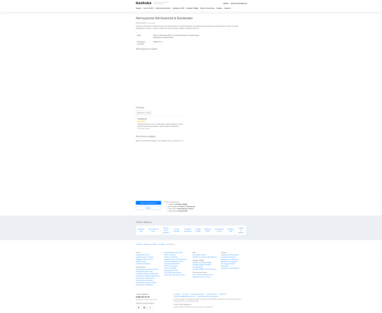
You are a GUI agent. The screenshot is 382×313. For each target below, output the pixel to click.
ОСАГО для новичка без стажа (174, 275)
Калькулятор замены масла (145, 278)
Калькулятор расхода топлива (146, 282)
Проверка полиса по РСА (144, 259)
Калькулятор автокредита (144, 285)
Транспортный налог (163, 8)
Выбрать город (141, 261)
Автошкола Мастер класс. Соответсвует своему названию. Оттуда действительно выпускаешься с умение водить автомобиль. (160, 125)
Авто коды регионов (228, 264)
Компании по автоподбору (230, 268)
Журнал (138, 8)
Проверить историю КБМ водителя (204, 257)
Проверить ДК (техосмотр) (230, 255)
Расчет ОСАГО (148, 8)
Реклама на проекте (198, 294)
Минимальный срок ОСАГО (173, 252)
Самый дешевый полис (172, 264)
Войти (226, 3)
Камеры (219, 8)
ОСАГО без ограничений (172, 273)
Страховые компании (143, 264)
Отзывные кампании (228, 257)
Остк (182, 141)
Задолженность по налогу (201, 277)
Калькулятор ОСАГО (143, 255)
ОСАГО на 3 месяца (170, 257)
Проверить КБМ (178, 8)
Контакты (185, 294)
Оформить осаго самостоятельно (175, 259)
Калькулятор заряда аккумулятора (147, 276)
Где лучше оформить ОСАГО (174, 261)
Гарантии (222, 294)
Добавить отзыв (143, 112)
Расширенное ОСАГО (171, 270)
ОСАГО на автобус (170, 268)
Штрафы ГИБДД (192, 8)
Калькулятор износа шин (144, 271)
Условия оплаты (211, 294)
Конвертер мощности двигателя (147, 274)
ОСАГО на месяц (169, 255)
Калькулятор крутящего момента (147, 269)
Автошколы (225, 266)
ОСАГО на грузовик (170, 266)
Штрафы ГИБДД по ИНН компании (204, 269)
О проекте (177, 294)
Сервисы (227, 8)
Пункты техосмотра (207, 8)
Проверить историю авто (229, 259)
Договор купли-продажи (166, 230)
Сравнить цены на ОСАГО (145, 257)
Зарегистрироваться (238, 3)
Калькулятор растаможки (144, 280)
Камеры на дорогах (241, 230)
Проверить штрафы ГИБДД (201, 262)
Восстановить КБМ (198, 255)
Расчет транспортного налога (202, 275)
